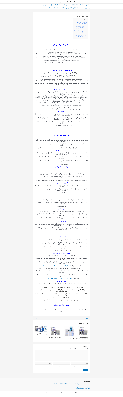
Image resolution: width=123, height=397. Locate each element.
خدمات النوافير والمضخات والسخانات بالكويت (74, 2)
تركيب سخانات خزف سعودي (75, 5)
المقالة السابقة (87, 318)
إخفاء (82, 19)
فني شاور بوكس (70, 278)
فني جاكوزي (62, 278)
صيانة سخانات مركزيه (43, 5)
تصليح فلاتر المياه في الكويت (55, 337)
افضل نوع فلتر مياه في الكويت (61, 135)
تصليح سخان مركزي (59, 5)
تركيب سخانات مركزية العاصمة (50, 7)
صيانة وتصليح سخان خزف (77, 7)
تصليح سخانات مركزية (66, 5)
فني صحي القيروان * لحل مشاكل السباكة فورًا (83, 384)
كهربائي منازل (74, 287)
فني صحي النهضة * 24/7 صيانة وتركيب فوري (83, 387)
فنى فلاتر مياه (54, 274)
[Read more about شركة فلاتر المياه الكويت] (69, 331)
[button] (67, 7)
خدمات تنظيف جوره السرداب (58, 4)
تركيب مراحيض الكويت (44, 4)
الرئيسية (88, 4)
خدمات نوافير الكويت (41, 7)
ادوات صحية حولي (83, 4)
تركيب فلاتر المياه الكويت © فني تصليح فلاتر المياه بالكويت (41, 334)
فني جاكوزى (46, 278)
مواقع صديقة (70, 7)
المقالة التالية (35, 318)
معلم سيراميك (61, 383)
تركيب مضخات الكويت (86, 7)
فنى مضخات (51, 4)
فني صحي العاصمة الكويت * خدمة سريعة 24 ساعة (82, 383)
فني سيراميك (56, 383)
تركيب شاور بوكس (54, 278)
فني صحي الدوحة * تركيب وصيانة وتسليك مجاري (83, 388)
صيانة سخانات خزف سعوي (85, 5)
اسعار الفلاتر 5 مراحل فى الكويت (61, 150)
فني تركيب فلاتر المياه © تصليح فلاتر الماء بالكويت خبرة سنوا (82, 338)
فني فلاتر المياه (67, 265)
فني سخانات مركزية (51, 5)
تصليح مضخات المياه (75, 4)
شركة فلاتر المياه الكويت (65, 8)
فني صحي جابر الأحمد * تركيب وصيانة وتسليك (83, 385)
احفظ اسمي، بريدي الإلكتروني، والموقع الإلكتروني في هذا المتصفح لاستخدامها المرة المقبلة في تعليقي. (71, 366)
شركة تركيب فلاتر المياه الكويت (61, 7)
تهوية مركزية (54, 297)
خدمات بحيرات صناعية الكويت (74, 8)
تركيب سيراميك (66, 383)
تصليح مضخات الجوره (67, 4)
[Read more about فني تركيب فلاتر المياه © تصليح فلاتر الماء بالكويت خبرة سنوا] (83, 330)
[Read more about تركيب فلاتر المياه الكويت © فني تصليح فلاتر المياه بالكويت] (40, 329)
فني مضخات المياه (47, 265)
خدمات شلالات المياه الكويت (85, 8)
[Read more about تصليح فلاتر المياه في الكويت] (55, 330)
